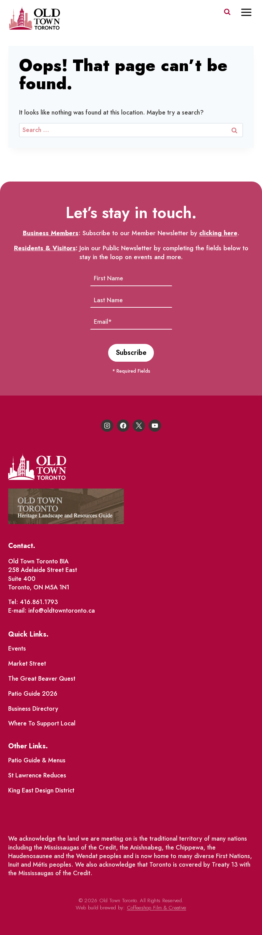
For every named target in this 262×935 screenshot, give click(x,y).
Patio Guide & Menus (37, 760)
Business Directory (33, 708)
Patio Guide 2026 (32, 693)
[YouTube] (155, 425)
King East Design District (41, 790)
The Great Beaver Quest (41, 678)
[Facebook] (123, 425)
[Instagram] (107, 425)
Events (17, 648)
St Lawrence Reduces (37, 775)
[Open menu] (249, 12)
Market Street (27, 663)
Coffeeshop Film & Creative (156, 907)
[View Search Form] (227, 12)
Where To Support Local (41, 723)
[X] (139, 425)
